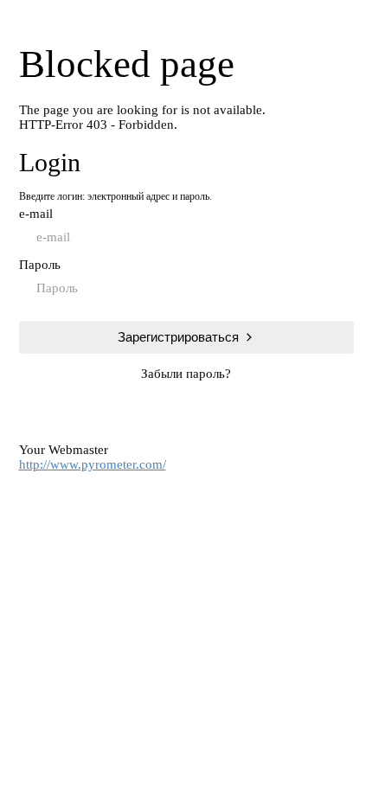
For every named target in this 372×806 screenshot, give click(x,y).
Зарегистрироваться (178, 336)
